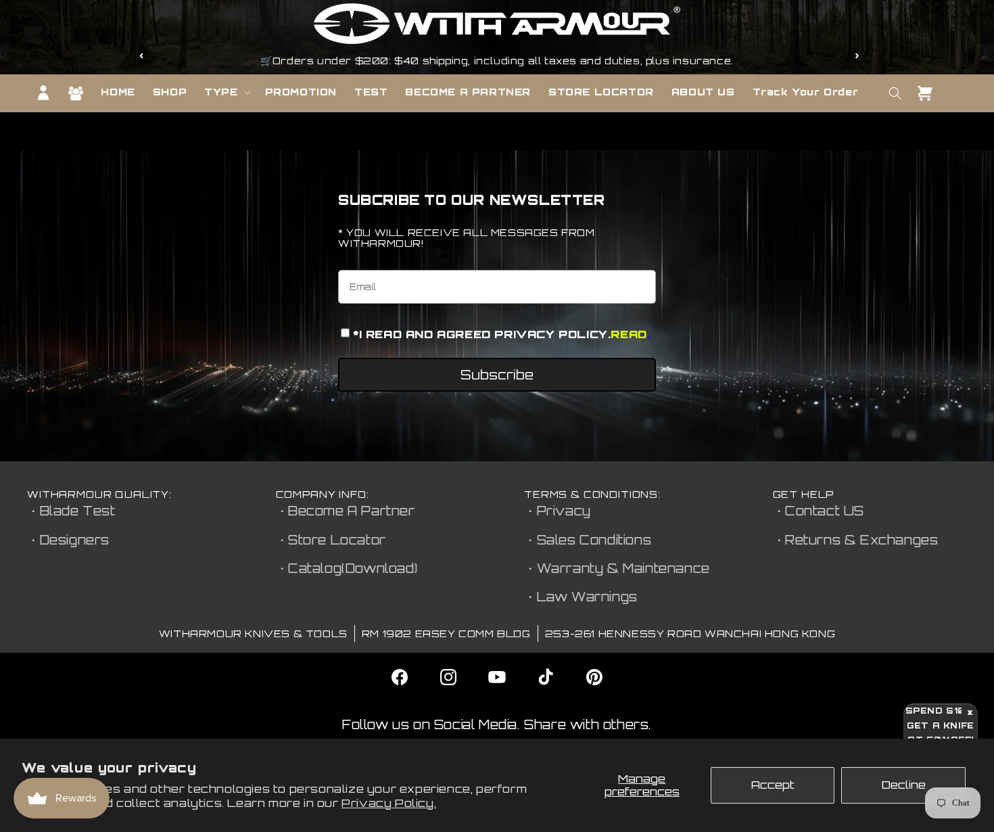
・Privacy (557, 510)
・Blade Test (71, 510)
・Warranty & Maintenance (617, 568)
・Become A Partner (345, 510)
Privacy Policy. (388, 803)
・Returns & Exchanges (856, 539)
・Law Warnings (581, 596)
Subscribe (497, 375)
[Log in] (43, 93)
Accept (773, 784)
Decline (904, 784)
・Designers (68, 539)
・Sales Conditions (587, 539)
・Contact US (819, 510)
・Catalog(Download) (347, 568)
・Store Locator (331, 539)
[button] (225, 92)
